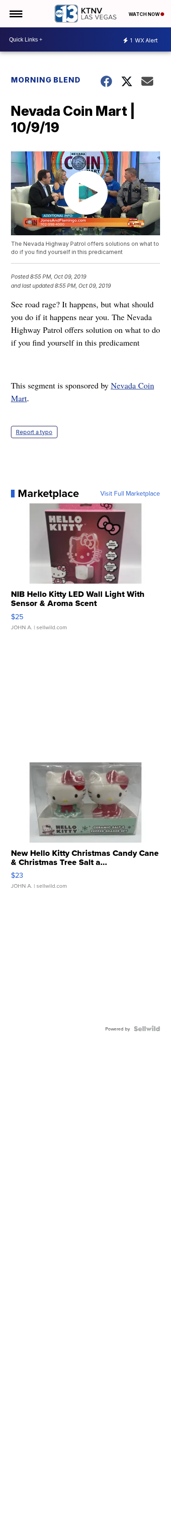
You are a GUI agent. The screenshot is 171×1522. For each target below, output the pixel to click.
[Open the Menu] (15, 13)
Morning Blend (46, 79)
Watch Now (145, 14)
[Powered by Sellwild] (147, 1028)
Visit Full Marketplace (130, 493)
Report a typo (34, 432)
